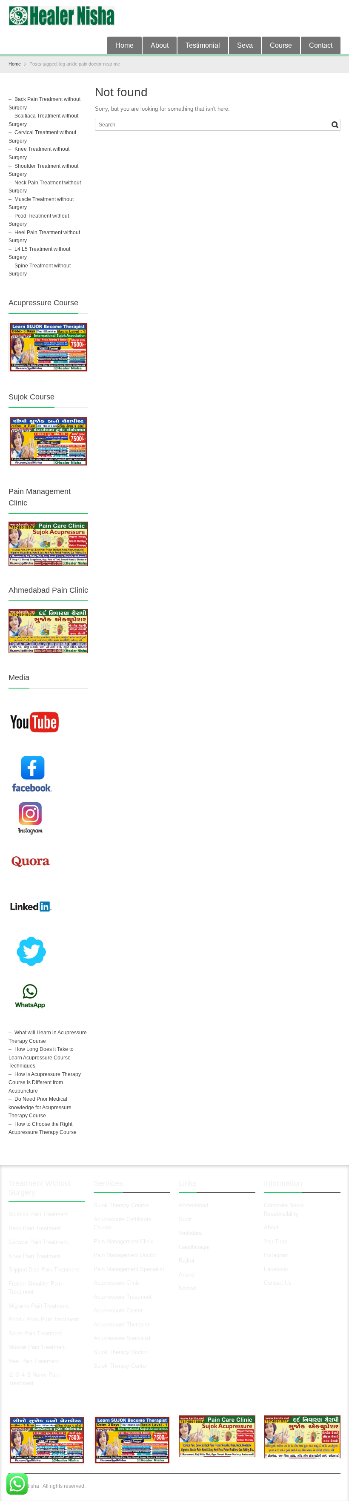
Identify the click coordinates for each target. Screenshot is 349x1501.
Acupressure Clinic (117, 1283)
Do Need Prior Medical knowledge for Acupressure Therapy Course (40, 1107)
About (160, 45)
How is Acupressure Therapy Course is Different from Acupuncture (45, 1082)
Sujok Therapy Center (120, 1366)
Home (124, 45)
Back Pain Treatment (35, 1228)
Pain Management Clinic (124, 1241)
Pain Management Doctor (125, 1255)
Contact (320, 45)
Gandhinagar (194, 1247)
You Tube (275, 1241)
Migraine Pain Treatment (39, 1306)
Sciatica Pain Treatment (38, 1214)
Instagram (277, 1255)
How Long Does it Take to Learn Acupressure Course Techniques (41, 1057)
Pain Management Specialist (129, 1269)
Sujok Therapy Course (121, 1205)
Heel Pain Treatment (34, 1361)
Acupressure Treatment (123, 1297)
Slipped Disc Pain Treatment (44, 1269)
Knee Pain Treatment (35, 1256)
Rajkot (187, 1260)
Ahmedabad (193, 1205)
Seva (245, 45)
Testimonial (203, 45)
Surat (185, 1219)
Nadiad (188, 1288)
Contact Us (278, 1283)
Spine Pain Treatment (35, 1333)
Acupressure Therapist (121, 1324)
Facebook (276, 1269)
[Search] (335, 124)
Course (281, 45)
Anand (187, 1274)
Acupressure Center (118, 1310)
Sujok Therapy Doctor (120, 1352)
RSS (335, 10)
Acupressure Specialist (122, 1338)
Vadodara (190, 1233)
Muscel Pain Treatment (37, 1347)
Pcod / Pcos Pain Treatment (44, 1319)
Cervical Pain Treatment (38, 1242)
